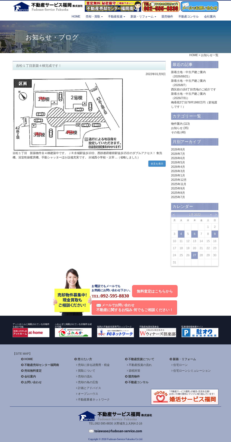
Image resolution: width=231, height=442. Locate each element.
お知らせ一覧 (209, 55)
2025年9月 (178, 188)
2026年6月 (178, 158)
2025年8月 (178, 192)
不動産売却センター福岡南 (41, 364)
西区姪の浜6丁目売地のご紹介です (193, 89)
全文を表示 (157, 163)
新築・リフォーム (184, 359)
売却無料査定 (33, 370)
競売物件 (167, 16)
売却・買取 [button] (93, 16)
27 (194, 255)
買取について (86, 370)
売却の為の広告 (88, 382)
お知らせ (177, 128)
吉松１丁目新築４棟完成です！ (39, 65)
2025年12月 (179, 179)
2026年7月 (178, 153)
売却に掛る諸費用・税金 (94, 364)
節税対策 (134, 370)
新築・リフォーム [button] (142, 16)
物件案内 (177, 123)
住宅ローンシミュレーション (192, 370)
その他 (175, 132)
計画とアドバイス (89, 388)
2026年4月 (178, 166)
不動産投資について (141, 359)
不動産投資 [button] (115, 16)
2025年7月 (178, 197)
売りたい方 (85, 359)
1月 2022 (195, 214)
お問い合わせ (33, 382)
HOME (76, 16)
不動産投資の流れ (140, 364)
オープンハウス (88, 393)
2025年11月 (178, 184)
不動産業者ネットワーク (94, 399)
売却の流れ (85, 376)
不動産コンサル (188, 16)
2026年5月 (178, 162)
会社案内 (210, 16)
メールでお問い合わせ (134, 307)
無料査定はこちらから (155, 291)
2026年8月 (178, 149)
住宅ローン (180, 364)
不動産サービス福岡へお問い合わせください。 (115, 431)
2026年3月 (178, 171)
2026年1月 (178, 175)
